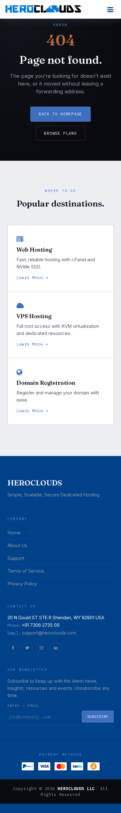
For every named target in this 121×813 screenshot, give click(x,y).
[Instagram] (41, 647)
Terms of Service (25, 571)
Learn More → (32, 277)
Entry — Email (23, 706)
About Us (17, 545)
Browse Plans (60, 133)
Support (15, 558)
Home (13, 533)
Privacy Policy (22, 584)
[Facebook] (13, 647)
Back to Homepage (60, 114)
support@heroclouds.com (49, 632)
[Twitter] (27, 647)
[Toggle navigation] (110, 9)
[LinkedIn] (55, 647)
